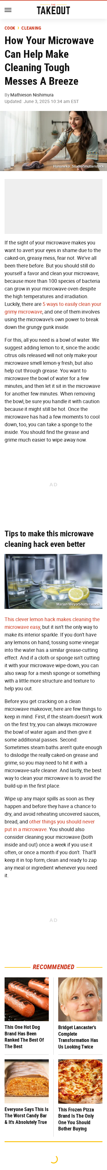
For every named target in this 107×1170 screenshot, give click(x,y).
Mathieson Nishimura (32, 95)
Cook (10, 28)
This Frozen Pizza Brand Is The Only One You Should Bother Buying (76, 1119)
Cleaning (31, 28)
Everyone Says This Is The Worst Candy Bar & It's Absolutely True (27, 1115)
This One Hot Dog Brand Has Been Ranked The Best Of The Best (24, 1036)
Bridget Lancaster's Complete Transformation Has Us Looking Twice (78, 1037)
